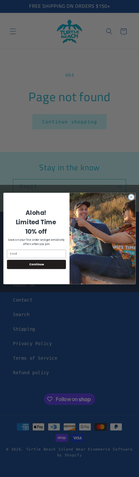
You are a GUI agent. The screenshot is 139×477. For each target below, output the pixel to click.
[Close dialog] (131, 197)
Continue (36, 264)
